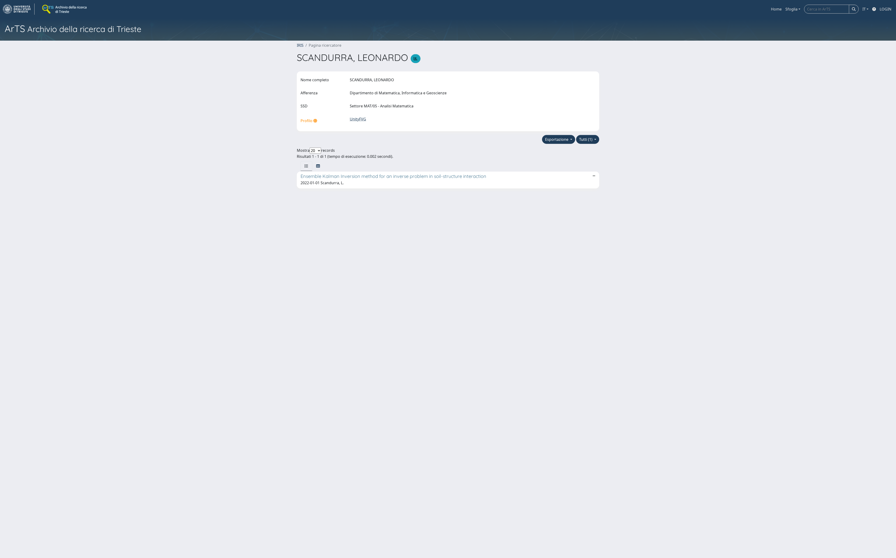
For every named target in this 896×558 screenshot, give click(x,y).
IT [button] (864, 9)
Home (776, 9)
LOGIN (885, 9)
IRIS (300, 45)
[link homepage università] (64, 9)
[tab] (306, 166)
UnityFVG (358, 119)
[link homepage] (19, 9)
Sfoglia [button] (791, 9)
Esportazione (557, 139)
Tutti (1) (586, 139)
